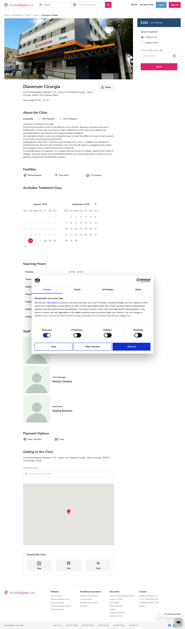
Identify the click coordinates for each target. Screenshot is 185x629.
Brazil (27, 15)
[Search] (108, 5)
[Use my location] (111, 473)
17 (80, 228)
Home (6, 15)
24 (80, 234)
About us (57, 625)
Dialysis (112, 609)
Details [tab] (77, 289)
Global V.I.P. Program (89, 596)
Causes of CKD (115, 599)
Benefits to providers (89, 603)
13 (95, 222)
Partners (83, 606)
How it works (56, 596)
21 (66, 234)
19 (90, 228)
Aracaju (36, 15)
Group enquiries (57, 603)
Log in (161, 4)
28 (45, 240)
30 (54, 240)
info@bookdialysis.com (148, 596)
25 (85, 234)
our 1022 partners (51, 302)
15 (71, 228)
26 (90, 234)
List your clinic (146, 4)
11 (85, 222)
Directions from (30, 467)
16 (76, 228)
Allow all (131, 346)
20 (95, 228)
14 (66, 228)
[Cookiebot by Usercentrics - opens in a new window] (138, 280)
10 (80, 222)
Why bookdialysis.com (60, 599)
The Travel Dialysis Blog (61, 606)
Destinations (17, 15)
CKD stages (114, 603)
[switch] (77, 335)
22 (71, 234)
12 (90, 222)
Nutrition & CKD (116, 616)
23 (76, 234)
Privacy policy (88, 625)
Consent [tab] (47, 289)
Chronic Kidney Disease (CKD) (121, 596)
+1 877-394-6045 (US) (148, 599)
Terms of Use (103, 625)
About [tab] (138, 289)
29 (50, 240)
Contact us (133, 625)
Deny (53, 346)
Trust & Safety (72, 625)
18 (85, 228)
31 (25, 246)
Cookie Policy (119, 625)
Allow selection (92, 346)
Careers (142, 606)
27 (95, 234)
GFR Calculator (115, 606)
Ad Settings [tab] (107, 289)
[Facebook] (169, 625)
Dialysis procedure (117, 613)
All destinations (57, 609)
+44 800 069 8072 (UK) (149, 603)
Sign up (174, 4)
